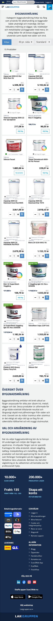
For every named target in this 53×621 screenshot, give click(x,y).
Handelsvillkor (36, 556)
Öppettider (35, 552)
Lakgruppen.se (26, 609)
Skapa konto (39, 2)
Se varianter (19, 173)
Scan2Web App (37, 562)
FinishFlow (35, 569)
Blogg (33, 549)
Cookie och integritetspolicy (35, 524)
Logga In (48, 2)
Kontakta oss (36, 559)
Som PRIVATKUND (19, 2)
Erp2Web (34, 566)
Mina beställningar (38, 516)
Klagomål (34, 532)
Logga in (34, 513)
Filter (6, 42)
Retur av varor (36, 529)
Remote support (37, 536)
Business (30, 2)
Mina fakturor (36, 519)
